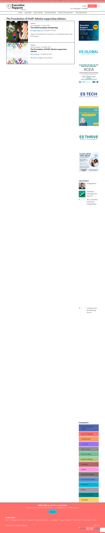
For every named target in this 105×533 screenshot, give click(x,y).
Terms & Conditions (65, 520)
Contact (94, 520)
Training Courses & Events (18, 520)
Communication (86, 439)
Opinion (32, 23)
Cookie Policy (77, 520)
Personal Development (87, 474)
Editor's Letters (85, 449)
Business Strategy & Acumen (87, 428)
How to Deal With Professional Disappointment (92, 202)
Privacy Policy (86, 520)
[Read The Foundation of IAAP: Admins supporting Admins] (17, 53)
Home (20, 12)
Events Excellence (86, 454)
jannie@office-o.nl (37, 30)
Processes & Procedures (88, 479)
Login (84, 6)
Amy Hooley (36, 54)
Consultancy (54, 520)
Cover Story (84, 444)
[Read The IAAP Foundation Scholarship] (17, 31)
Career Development (87, 434)
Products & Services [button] (65, 12)
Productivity (85, 484)
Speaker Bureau (50, 12)
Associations (38, 12)
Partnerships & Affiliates (42, 520)
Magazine (27, 12)
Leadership (84, 464)
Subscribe (92, 6)
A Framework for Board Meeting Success (92, 310)
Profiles (83, 489)
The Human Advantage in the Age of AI (92, 194)
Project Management (87, 495)
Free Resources (81, 12)
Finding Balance (91, 183)
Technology (84, 500)
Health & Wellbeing (86, 459)
